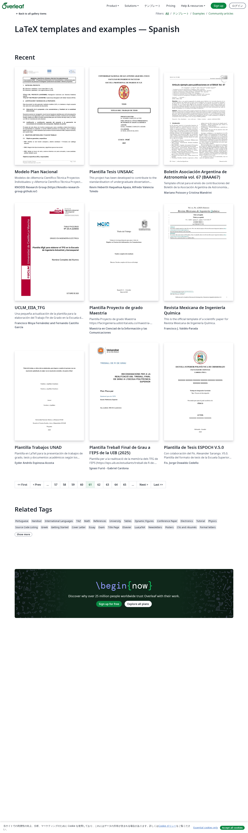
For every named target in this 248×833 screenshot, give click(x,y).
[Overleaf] (13, 5)
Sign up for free (109, 604)
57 (55, 484)
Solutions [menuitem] (131, 6)
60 (81, 484)
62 (98, 484)
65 (124, 484)
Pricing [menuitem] (170, 6)
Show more (23, 534)
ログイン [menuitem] (237, 6)
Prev (37, 484)
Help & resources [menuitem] (192, 6)
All (167, 13)
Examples (199, 13)
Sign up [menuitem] (218, 6)
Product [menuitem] (112, 6)
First (22, 484)
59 (73, 484)
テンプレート (181, 13)
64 (116, 484)
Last (158, 484)
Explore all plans (138, 604)
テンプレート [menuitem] (152, 6)
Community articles (221, 13)
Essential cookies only (205, 827)
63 (107, 484)
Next (144, 484)
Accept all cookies (232, 827)
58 (64, 484)
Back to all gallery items (30, 13)
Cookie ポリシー (167, 825)
